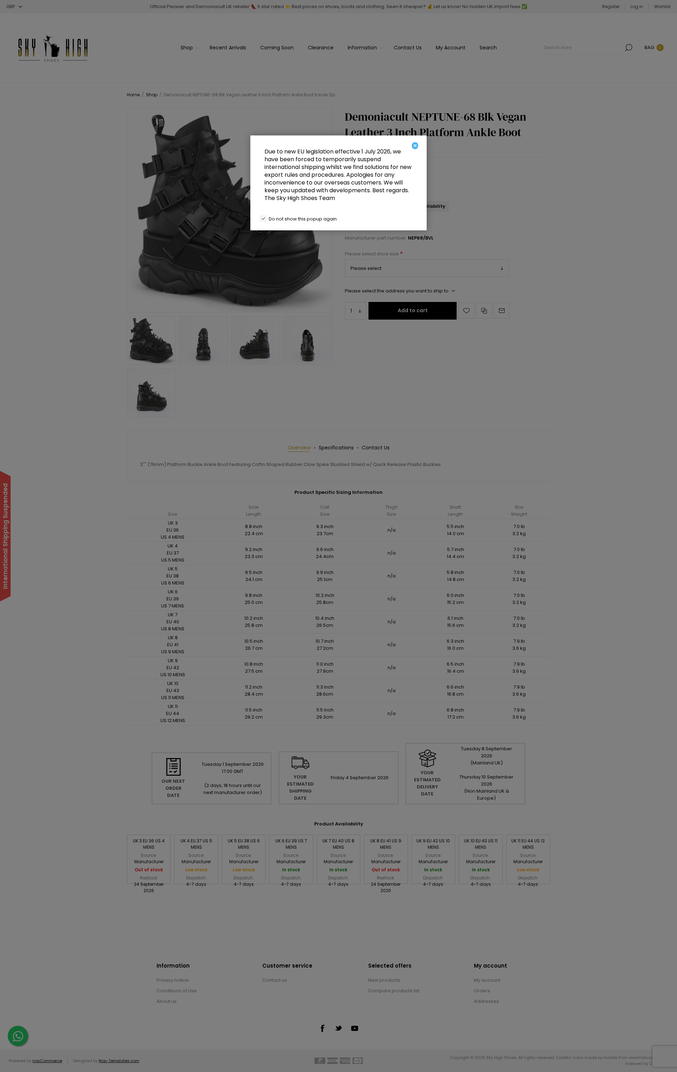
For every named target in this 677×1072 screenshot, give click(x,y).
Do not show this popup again (303, 219)
